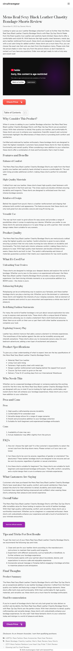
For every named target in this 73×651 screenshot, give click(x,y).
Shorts (55, 641)
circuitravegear (11, 3)
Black (8, 641)
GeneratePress (48, 650)
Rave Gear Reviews (45, 638)
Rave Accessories (30, 638)
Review (44, 641)
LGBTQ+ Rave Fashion (14, 638)
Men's (34, 641)
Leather (28, 641)
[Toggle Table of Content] (24, 112)
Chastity (21, 641)
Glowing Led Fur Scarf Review (17, 647)
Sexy (50, 641)
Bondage (14, 641)
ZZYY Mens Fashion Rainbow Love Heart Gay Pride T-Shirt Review (32, 644)
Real (39, 641)
